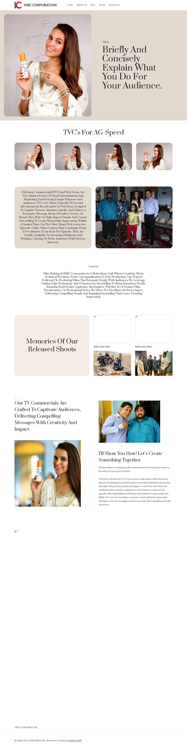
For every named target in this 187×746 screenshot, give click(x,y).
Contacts (114, 5)
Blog (102, 5)
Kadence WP (75, 740)
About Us (81, 5)
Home (70, 5)
